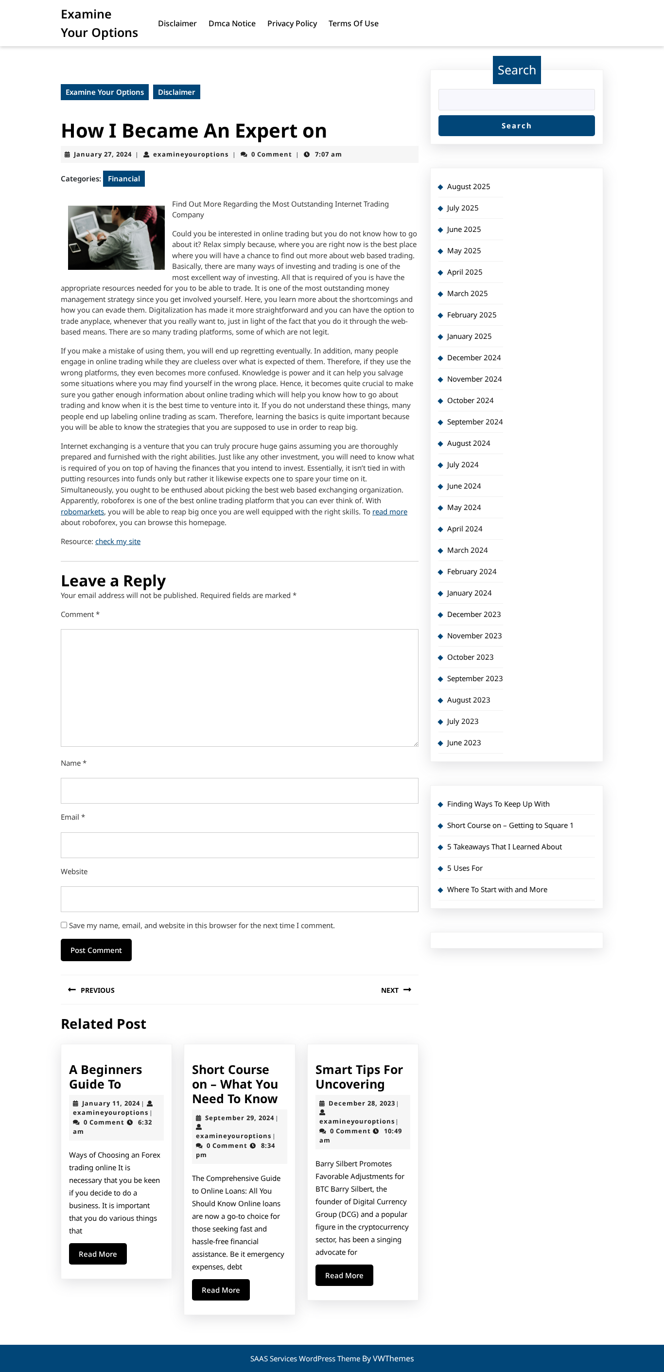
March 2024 (467, 550)
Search (517, 69)
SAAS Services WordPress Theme (306, 1358)
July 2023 (463, 721)
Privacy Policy (292, 23)
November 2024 (474, 379)
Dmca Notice (232, 23)
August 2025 (468, 186)
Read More (103, 1257)
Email (73, 817)
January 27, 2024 (103, 154)
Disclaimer (177, 23)
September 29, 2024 (239, 1117)
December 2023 (474, 614)
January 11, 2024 (111, 1103)
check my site (117, 541)
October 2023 (470, 657)
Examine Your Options (105, 92)
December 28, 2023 (362, 1103)
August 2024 (468, 443)
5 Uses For (465, 868)
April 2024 (465, 528)
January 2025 (469, 336)
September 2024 (475, 421)
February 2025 (472, 314)
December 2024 (474, 357)
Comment (80, 614)
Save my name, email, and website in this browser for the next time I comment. (202, 925)
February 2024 (472, 571)
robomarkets (82, 511)
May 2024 (464, 507)
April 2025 (465, 272)
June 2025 (464, 229)
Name (74, 763)
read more (389, 511)
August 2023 (468, 699)
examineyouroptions (190, 154)
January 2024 (469, 593)
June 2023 (464, 742)
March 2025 (467, 293)
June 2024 (464, 486)
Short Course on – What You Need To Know (235, 1084)
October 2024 (470, 400)
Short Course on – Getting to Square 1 (510, 825)
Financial (124, 178)
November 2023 (474, 635)
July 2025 (463, 207)
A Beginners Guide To (105, 1076)
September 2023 (475, 678)
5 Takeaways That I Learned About (504, 846)
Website (74, 871)
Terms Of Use (354, 23)
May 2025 (464, 250)
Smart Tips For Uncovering (359, 1076)
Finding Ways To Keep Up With (498, 804)
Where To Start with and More (497, 889)
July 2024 (463, 464)
